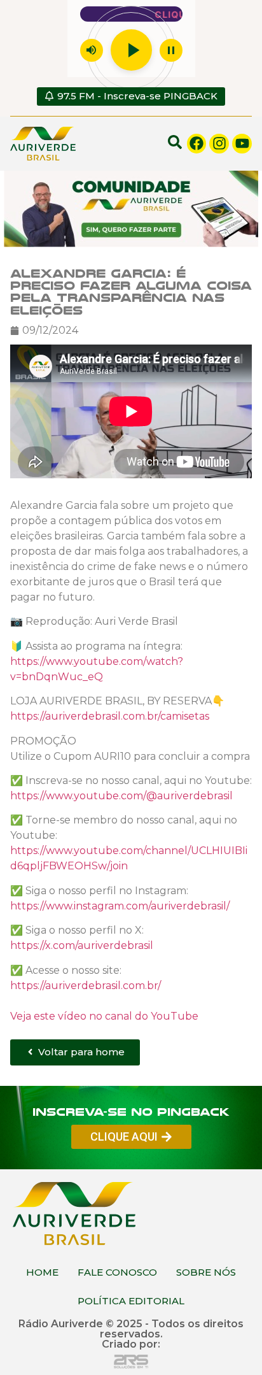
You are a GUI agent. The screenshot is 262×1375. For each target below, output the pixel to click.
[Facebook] (197, 143)
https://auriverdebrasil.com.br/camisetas (109, 716)
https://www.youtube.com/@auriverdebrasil (121, 796)
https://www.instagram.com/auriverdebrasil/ (120, 906)
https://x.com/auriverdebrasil (81, 945)
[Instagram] (219, 143)
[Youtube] (242, 143)
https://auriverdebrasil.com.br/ (85, 985)
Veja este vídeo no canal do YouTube (104, 1015)
